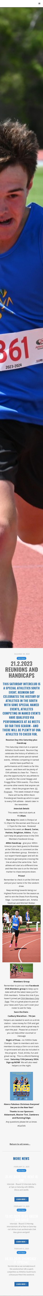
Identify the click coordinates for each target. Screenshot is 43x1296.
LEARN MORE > (21, 1199)
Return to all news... (20, 1144)
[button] (39, 3)
